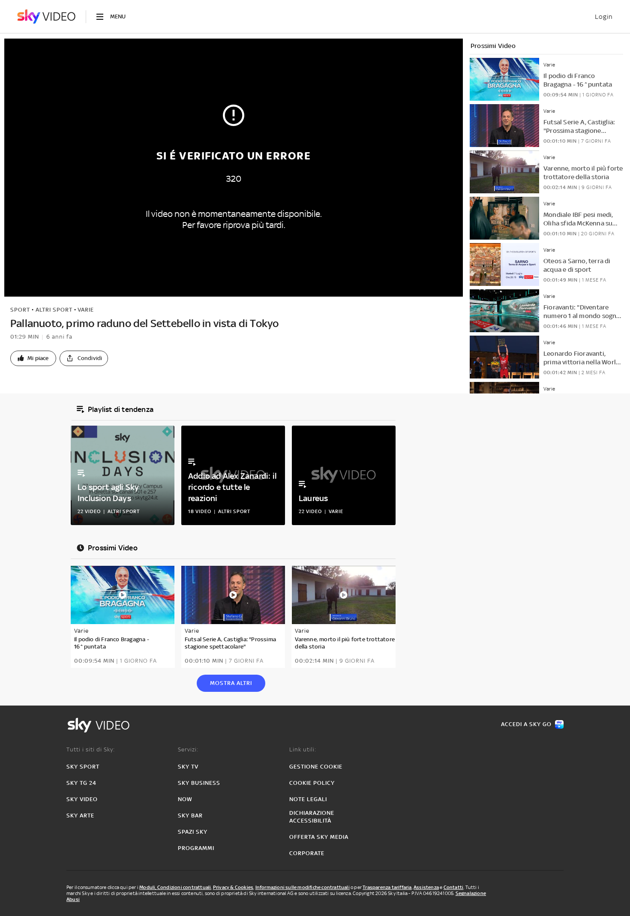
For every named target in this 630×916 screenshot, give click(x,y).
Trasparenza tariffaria (387, 887)
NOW (185, 799)
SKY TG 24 (81, 783)
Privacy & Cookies (233, 887)
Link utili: (302, 749)
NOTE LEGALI (308, 799)
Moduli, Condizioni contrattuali (175, 887)
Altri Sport (54, 309)
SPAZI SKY (192, 832)
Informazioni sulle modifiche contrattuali (302, 887)
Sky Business (199, 783)
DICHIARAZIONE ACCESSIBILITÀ (311, 817)
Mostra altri (231, 683)
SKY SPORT (82, 766)
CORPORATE (306, 853)
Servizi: (188, 749)
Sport (20, 309)
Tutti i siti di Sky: (90, 749)
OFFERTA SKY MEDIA (318, 837)
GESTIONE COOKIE (315, 766)
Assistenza (426, 887)
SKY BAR (190, 815)
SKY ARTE (80, 815)
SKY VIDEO (82, 799)
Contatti (454, 887)
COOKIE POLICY (312, 783)
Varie (86, 309)
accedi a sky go (526, 724)
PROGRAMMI (196, 848)
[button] (33, 358)
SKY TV (188, 766)
